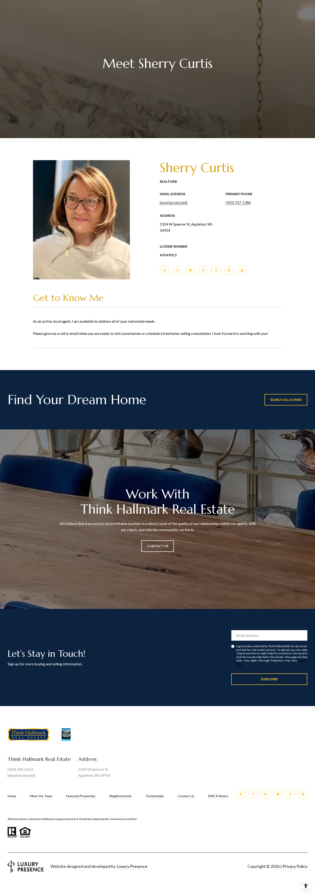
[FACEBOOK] (203, 270)
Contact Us (186, 796)
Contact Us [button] (157, 546)
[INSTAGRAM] (177, 270)
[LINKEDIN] (164, 270)
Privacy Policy (294, 866)
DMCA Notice (218, 796)
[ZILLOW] (242, 270)
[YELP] (216, 270)
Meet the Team (41, 796)
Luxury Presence (132, 866)
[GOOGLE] (229, 270)
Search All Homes (286, 400)
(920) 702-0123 (20, 769)
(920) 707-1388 (238, 202)
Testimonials (155, 796)
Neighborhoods (120, 796)
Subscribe (269, 679)
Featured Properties (80, 796)
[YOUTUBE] (190, 270)
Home (12, 796)
